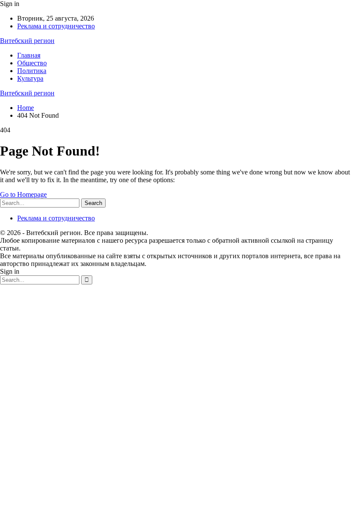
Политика (31, 70)
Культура (30, 78)
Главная (28, 55)
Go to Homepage (23, 194)
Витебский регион (27, 40)
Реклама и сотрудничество (56, 26)
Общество (32, 63)
